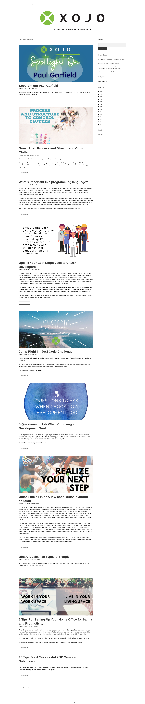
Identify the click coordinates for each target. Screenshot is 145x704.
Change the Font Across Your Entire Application (109, 66)
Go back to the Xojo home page (26, 4)
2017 (101, 114)
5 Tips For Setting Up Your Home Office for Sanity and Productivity (56, 596)
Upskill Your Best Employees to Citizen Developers (56, 240)
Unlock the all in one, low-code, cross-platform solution (56, 474)
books (89, 358)
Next (27, 688)
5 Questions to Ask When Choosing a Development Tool (56, 401)
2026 (101, 91)
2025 (101, 94)
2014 (101, 121)
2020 (101, 106)
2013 (101, 124)
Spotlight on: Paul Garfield (56, 63)
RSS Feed (100, 134)
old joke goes (27, 563)
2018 (101, 111)
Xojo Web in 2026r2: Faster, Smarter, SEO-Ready (109, 68)
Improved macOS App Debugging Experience (108, 71)
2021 (101, 104)
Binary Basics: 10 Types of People (44, 556)
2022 (101, 101)
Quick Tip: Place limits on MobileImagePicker (108, 63)
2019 (101, 109)
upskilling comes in (70, 279)
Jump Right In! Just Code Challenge (56, 329)
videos (22, 360)
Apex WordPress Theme (68, 702)
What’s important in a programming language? (53, 182)
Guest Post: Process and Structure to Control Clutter (56, 125)
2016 (101, 116)
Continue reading (25, 100)
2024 (101, 96)
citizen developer (24, 281)
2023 (101, 99)
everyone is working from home (40, 630)
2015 (101, 119)
